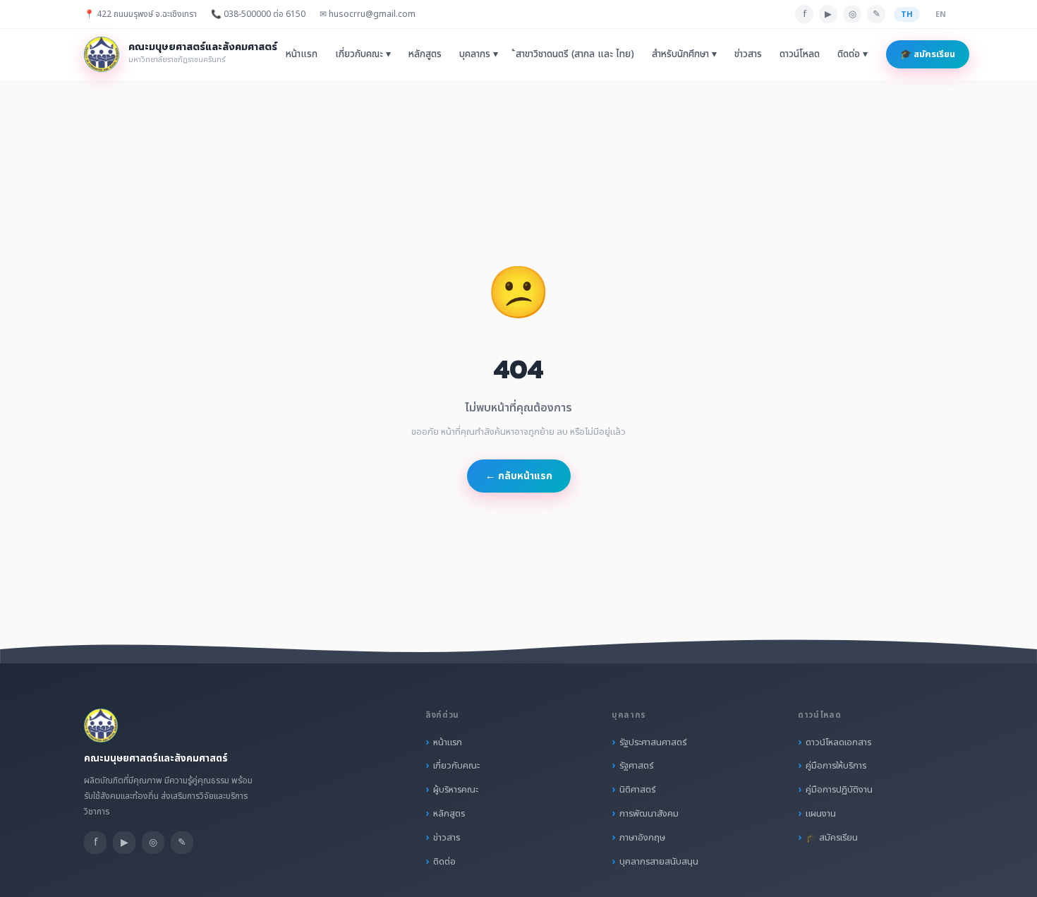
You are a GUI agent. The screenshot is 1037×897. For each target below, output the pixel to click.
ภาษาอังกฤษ (642, 838)
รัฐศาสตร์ (636, 766)
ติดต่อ (444, 862)
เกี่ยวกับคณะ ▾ (363, 54)
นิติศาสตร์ (637, 790)
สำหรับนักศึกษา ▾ (684, 54)
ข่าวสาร (748, 54)
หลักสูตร (425, 54)
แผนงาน (821, 814)
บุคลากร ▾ (478, 54)
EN (940, 14)
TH (907, 14)
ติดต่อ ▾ (852, 54)
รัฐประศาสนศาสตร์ (652, 742)
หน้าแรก (301, 54)
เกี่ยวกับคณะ (456, 766)
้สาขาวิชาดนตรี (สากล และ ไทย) (575, 54)
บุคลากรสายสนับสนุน (658, 862)
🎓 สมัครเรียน (927, 54)
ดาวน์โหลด (800, 54)
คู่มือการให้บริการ (836, 766)
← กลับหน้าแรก (518, 476)
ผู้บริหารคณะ (455, 790)
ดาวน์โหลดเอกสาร (838, 742)
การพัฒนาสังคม (649, 814)
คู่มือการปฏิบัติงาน (839, 790)
